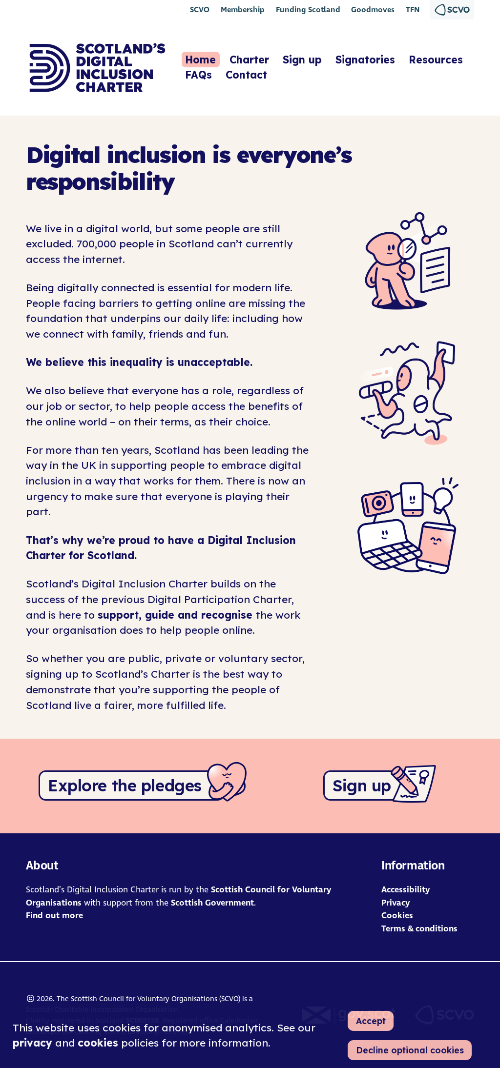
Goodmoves (373, 9)
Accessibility (405, 890)
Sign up (302, 59)
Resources (436, 59)
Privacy (395, 903)
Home (200, 59)
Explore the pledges (125, 786)
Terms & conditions (419, 929)
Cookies (397, 915)
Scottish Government (212, 903)
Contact (246, 74)
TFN (412, 9)
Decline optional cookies (410, 1050)
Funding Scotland (308, 9)
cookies (98, 1042)
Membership (243, 9)
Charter (249, 59)
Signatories (365, 59)
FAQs (198, 74)
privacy (32, 1042)
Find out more (54, 915)
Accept (371, 1020)
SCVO (199, 9)
